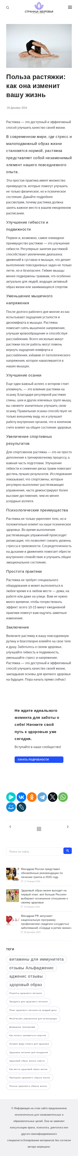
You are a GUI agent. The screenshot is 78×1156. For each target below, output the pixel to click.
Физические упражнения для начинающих (33, 1018)
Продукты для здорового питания (28, 1001)
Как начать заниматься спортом (27, 1035)
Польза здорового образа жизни (28, 1086)
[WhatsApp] (63, 797)
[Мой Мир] (11, 807)
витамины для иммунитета (36, 959)
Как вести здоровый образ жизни (28, 1069)
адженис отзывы (26, 976)
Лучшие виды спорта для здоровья (29, 1044)
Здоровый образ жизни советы (27, 1061)
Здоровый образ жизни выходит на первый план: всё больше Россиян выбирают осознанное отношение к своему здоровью (44, 896)
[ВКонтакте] (21, 797)
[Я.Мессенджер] (11, 797)
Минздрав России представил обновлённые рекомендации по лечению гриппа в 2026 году (42, 873)
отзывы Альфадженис (31, 968)
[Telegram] (42, 797)
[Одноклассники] (32, 797)
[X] (52, 797)
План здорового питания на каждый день (33, 1010)
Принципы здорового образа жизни (29, 1078)
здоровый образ (25, 984)
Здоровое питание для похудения (28, 1052)
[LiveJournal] (21, 807)
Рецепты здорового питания (25, 993)
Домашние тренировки (22, 1027)
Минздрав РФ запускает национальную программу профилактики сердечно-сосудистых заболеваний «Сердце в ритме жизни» (46, 921)
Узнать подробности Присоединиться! (33, 760)
